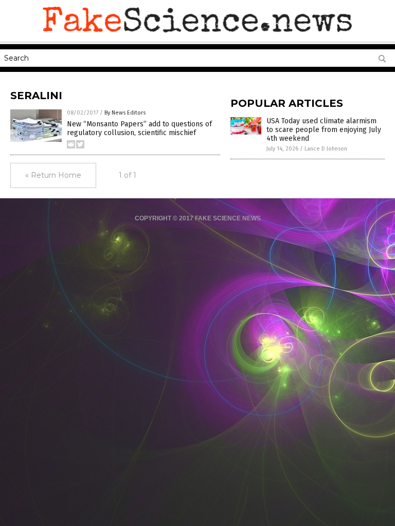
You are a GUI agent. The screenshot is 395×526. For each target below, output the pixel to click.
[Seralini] (197, 33)
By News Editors (125, 112)
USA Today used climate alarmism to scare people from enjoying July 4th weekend (323, 130)
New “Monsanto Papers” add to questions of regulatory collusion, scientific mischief (139, 128)
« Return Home (53, 175)
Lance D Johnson (325, 148)
